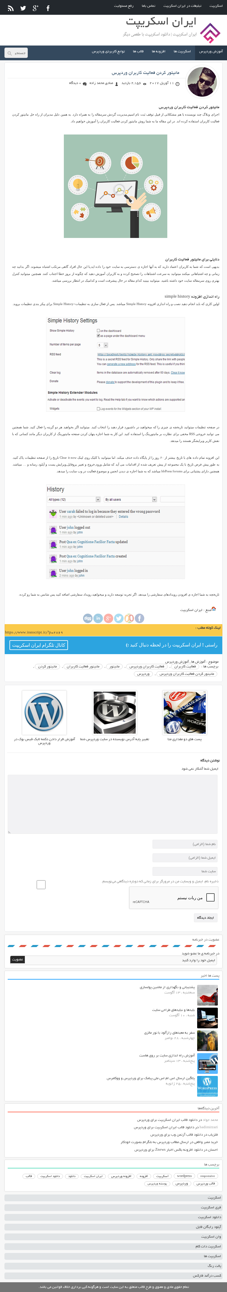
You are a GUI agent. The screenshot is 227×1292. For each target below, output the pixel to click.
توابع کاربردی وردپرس (108, 52)
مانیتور (114, 667)
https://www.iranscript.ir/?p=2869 (34, 633)
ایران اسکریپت (93, 1176)
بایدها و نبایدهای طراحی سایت (173, 1010)
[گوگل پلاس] (35, 8)
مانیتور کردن (47, 667)
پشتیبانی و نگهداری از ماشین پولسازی (167, 987)
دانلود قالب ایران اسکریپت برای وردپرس (167, 1120)
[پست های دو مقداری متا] (185, 734)
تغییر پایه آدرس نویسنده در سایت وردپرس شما (114, 739)
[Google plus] (108, 622)
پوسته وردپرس (157, 1184)
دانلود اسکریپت (50, 1176)
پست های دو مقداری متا (185, 739)
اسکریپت (216, 6)
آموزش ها (198, 662)
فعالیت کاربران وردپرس (146, 667)
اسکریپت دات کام (208, 1247)
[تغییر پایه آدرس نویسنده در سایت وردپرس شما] (115, 734)
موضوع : (211, 662)
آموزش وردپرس (211, 52)
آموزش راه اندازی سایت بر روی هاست (167, 1056)
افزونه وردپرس (121, 1176)
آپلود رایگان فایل (208, 1227)
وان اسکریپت (211, 1237)
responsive (207, 1176)
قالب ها (138, 52)
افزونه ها (159, 52)
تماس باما (148, 6)
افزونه (144, 1176)
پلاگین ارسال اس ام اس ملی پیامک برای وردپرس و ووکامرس (151, 1078)
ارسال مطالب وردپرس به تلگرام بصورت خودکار (155, 1142)
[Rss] (11, 8)
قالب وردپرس (206, 1184)
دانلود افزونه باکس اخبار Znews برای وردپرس (168, 1150)
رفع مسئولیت (124, 6)
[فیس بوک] (48, 8)
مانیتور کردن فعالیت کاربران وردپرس (145, 73)
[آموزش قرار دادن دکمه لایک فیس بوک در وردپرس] (44, 734)
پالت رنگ (214, 1266)
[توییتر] (23, 8)
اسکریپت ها (182, 52)
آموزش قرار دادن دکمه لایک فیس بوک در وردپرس (44, 741)
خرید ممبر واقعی (206, 1142)
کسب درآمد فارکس (207, 1276)
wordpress (184, 1176)
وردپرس (143, 674)
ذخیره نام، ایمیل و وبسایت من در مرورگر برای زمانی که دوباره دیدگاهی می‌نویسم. (159, 882)
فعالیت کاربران (185, 667)
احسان (213, 1150)
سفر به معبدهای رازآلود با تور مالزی (169, 1033)
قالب (29, 1176)
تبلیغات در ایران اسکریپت (182, 6)
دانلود (71, 1176)
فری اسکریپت (211, 1208)
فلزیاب (213, 1135)
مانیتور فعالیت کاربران (83, 667)
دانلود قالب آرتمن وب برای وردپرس (176, 1135)
